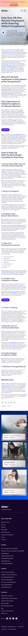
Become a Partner (5, 522)
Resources (5, 43)
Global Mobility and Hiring (19, 43)
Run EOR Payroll (5, 553)
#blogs (8, 406)
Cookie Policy (21, 626)
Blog (2, 608)
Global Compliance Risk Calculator (9, 598)
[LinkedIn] (7, 618)
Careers (3, 524)
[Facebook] (13, 618)
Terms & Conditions (12, 629)
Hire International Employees (8, 572)
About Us (3, 527)
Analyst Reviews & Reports (7, 534)
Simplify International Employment (9, 574)
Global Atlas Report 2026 (7, 605)
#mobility (4, 406)
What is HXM (4, 529)
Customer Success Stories (7, 610)
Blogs (10, 43)
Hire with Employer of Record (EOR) (9, 548)
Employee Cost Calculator (7, 600)
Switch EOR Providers (6, 587)
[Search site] (22, 10)
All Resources (4, 613)
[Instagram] (16, 618)
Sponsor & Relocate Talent (7, 556)
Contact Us (5, 129)
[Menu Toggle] (25, 10)
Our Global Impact (5, 532)
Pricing (2, 537)
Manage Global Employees (7, 558)
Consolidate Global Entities (7, 577)
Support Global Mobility (6, 584)
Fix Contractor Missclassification (8, 582)
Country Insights (5, 603)
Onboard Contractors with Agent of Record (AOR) (12, 551)
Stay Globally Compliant (7, 563)
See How (13, 5)
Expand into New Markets (7, 579)
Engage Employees (5, 561)
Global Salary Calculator (7, 595)
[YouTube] (10, 618)
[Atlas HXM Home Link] (5, 11)
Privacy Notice (4, 629)
